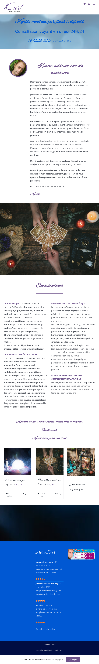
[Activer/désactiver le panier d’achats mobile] (84, 4)
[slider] (40, 579)
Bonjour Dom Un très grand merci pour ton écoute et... (48, 592)
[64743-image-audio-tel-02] (81, 449)
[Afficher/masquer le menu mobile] (94, 4)
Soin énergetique (15, 480)
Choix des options (10, 495)
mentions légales (49, 644)
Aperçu (26, 494)
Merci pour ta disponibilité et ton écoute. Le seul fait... (48, 571)
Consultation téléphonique (77, 487)
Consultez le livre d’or (45, 629)
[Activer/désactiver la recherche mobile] (89, 4)
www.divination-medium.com (53, 650)
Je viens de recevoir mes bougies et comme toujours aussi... (48, 612)
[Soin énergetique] (17, 461)
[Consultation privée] (49, 461)
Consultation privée (49, 480)
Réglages (58, 659)
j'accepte (73, 659)
